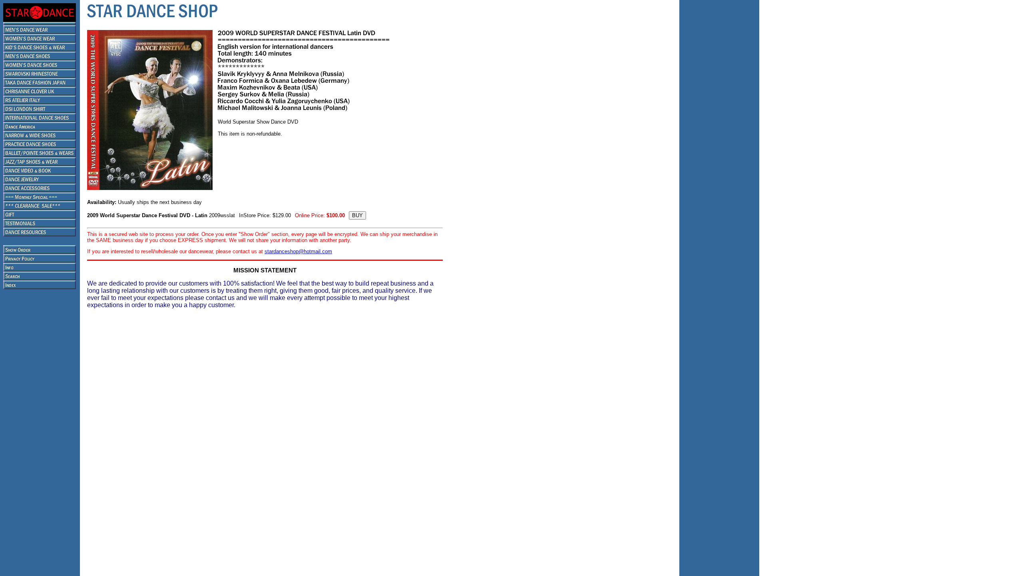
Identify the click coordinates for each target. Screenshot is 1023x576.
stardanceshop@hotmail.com (298, 251)
